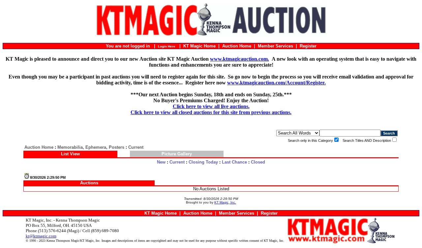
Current (177, 162)
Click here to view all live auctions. (211, 106)
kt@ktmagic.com (41, 235)
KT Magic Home (199, 46)
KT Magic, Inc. (225, 202)
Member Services (275, 46)
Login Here (166, 46)
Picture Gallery (177, 153)
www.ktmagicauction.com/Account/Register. (276, 82)
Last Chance (234, 162)
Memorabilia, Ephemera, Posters (90, 147)
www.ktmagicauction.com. (239, 59)
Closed (258, 162)
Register (308, 46)
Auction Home (236, 46)
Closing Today (203, 162)
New (161, 162)
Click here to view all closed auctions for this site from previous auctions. (211, 112)
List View (70, 153)
